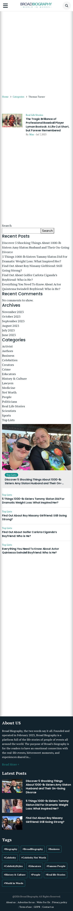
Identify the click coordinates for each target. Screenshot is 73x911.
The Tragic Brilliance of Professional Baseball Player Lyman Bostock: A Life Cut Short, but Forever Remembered (47, 124)
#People (35, 874)
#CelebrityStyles (13, 866)
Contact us (48, 906)
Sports (6, 415)
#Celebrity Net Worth (33, 857)
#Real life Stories (55, 874)
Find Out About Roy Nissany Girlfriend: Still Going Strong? (32, 268)
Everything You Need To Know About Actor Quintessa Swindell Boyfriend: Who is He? (31, 286)
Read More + (10, 764)
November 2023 (13, 312)
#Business (54, 849)
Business (8, 355)
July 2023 (8, 330)
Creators (8, 365)
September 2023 (13, 321)
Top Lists (8, 420)
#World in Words (13, 883)
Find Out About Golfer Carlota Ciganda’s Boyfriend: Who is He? (29, 277)
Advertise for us (26, 902)
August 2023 (10, 326)
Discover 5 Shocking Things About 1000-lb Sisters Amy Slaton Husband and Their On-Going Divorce (35, 247)
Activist (7, 346)
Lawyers (7, 383)
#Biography (10, 849)
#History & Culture (14, 874)
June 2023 (9, 335)
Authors (7, 351)
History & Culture (14, 378)
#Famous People (56, 866)
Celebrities (9, 360)
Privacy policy (59, 902)
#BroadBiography (33, 849)
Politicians (9, 401)
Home (5, 96)
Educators (9, 374)
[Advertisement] (36, 51)
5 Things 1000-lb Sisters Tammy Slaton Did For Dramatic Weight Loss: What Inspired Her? (34, 258)
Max (31, 134)
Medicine (8, 388)
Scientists (9, 411)
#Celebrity (10, 857)
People (7, 397)
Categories (18, 96)
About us (11, 902)
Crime (6, 369)
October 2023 (11, 316)
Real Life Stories (34, 115)
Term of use (25, 906)
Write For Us (43, 902)
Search (7, 225)
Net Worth (9, 392)
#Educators (34, 866)
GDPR (37, 906)
